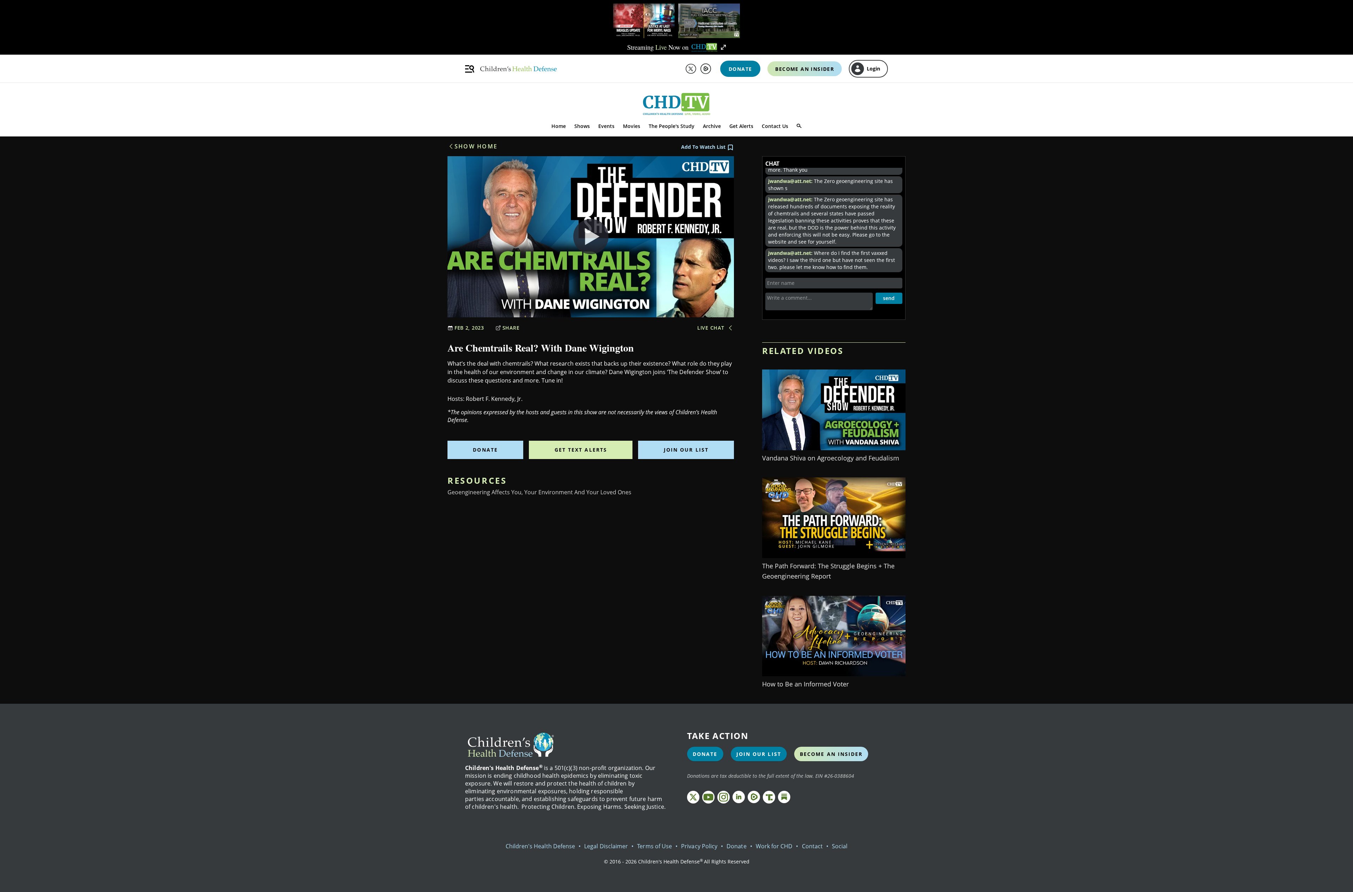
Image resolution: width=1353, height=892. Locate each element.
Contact (812, 846)
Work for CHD (774, 846)
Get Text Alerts (581, 449)
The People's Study (671, 126)
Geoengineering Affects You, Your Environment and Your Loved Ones (539, 492)
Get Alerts (741, 126)
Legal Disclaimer (606, 846)
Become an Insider (831, 754)
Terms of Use (654, 846)
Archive (712, 126)
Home (558, 126)
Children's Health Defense (540, 846)
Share (511, 327)
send (889, 298)
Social (839, 846)
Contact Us (775, 126)
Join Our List (686, 449)
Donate (485, 449)
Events (606, 126)
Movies (631, 126)
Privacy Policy (699, 846)
